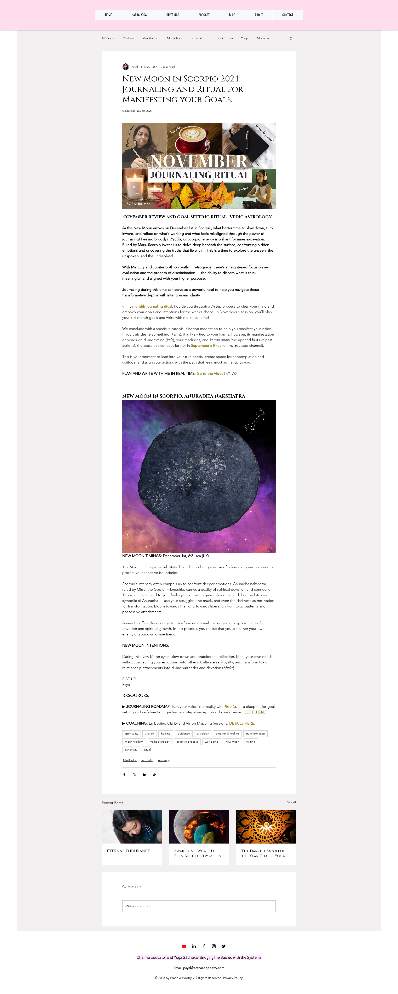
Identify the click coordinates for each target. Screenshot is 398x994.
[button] (291, 38)
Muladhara (174, 38)
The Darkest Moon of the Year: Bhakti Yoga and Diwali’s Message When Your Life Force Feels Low (263, 854)
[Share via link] (155, 774)
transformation (255, 733)
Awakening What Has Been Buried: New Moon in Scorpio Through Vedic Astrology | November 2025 (197, 854)
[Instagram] (213, 946)
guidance (184, 733)
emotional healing (227, 733)
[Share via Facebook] (124, 774)
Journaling (198, 38)
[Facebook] (203, 946)
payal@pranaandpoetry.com (203, 968)
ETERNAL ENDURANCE (128, 851)
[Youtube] (184, 946)
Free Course (224, 38)
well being (211, 741)
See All (291, 802)
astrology (203, 733)
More (261, 38)
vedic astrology (160, 741)
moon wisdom (134, 741)
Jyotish (149, 733)
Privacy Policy (233, 978)
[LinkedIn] (194, 946)
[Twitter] (223, 946)
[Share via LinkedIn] (145, 774)
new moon (232, 741)
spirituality (131, 733)
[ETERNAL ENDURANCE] (132, 827)
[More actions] (273, 66)
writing (250, 741)
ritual (147, 750)
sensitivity (131, 750)
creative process (187, 741)
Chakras (128, 38)
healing (166, 733)
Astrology (164, 760)
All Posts (108, 38)
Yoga (245, 38)
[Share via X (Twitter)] (134, 774)
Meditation (150, 38)
